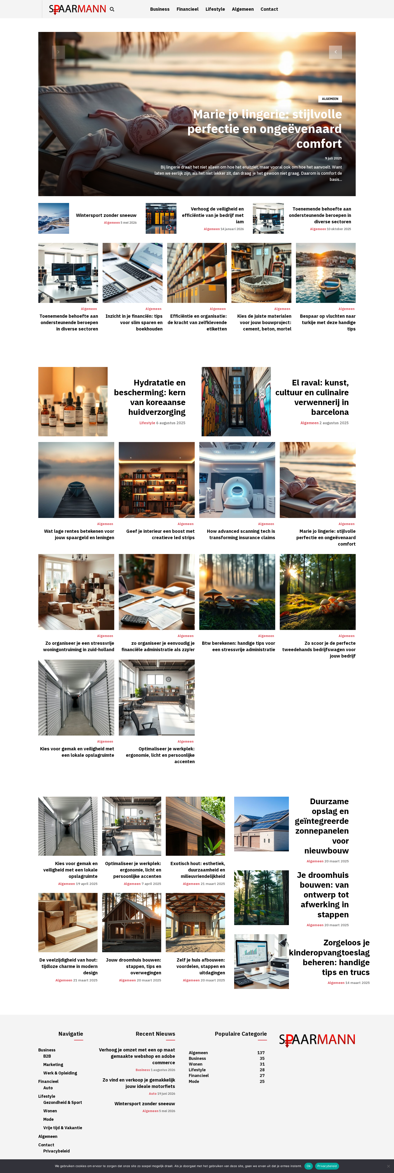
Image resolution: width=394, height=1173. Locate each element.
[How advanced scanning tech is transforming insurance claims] (237, 480)
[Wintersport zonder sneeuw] (53, 218)
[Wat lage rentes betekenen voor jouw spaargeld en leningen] (76, 480)
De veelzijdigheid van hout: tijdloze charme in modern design (68, 966)
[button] (112, 9)
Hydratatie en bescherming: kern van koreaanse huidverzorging (150, 398)
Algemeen (330, 98)
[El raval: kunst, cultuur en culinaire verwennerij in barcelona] (236, 401)
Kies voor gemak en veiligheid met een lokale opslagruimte (77, 752)
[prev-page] (58, 52)
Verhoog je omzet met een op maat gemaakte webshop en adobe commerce (137, 1056)
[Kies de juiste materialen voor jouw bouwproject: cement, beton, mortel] (261, 273)
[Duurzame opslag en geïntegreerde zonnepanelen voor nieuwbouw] (261, 824)
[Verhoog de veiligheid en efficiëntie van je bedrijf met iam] (161, 218)
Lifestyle (147, 423)
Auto (153, 1094)
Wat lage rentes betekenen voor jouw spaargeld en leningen (79, 534)
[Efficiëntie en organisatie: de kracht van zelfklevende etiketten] (197, 273)
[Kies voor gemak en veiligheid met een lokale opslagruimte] (76, 698)
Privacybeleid (327, 1166)
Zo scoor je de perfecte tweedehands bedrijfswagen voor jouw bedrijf (319, 649)
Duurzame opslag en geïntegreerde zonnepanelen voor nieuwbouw (322, 826)
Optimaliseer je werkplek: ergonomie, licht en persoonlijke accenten (160, 755)
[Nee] (388, 1166)
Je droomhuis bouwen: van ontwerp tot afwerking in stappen (323, 895)
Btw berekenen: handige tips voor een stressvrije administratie (238, 646)
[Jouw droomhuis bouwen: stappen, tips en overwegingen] (131, 922)
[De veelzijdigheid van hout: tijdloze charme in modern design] (68, 922)
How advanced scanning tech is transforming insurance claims (241, 534)
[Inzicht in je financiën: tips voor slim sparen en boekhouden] (132, 273)
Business (143, 1070)
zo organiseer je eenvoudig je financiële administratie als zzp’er (158, 646)
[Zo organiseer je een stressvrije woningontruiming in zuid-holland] (76, 592)
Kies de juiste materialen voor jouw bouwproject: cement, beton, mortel (264, 322)
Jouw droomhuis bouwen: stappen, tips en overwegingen (133, 966)
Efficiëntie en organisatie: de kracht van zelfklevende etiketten (197, 322)
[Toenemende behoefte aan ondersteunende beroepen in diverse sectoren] (268, 218)
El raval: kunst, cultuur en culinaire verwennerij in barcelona (312, 398)
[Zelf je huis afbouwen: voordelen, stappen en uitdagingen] (195, 922)
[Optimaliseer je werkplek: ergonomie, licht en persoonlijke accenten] (157, 698)
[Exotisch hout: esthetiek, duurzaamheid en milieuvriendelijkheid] (195, 826)
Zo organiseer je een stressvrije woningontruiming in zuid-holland (78, 646)
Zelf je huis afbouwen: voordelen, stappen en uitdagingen (200, 966)
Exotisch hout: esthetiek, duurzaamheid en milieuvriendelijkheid (197, 870)
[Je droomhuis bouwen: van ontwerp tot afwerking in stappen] (261, 897)
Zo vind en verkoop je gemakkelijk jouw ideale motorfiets (139, 1083)
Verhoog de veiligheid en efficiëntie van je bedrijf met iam (213, 215)
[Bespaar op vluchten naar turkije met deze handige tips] (326, 273)
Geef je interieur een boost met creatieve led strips (160, 534)
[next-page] (335, 52)
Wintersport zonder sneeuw (106, 215)
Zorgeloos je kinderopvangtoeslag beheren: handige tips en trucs (329, 957)
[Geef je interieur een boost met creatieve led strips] (157, 480)
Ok (309, 1166)
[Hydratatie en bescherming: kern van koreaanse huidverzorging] (73, 401)
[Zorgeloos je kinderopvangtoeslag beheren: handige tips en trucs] (261, 961)
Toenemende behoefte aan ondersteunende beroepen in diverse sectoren (320, 215)
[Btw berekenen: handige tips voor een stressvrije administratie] (237, 592)
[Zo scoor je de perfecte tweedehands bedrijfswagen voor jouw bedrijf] (318, 592)
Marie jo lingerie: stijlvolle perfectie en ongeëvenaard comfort (264, 129)
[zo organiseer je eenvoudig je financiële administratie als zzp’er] (157, 592)
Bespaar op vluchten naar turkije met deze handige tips (328, 322)
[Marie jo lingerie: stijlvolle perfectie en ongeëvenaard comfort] (318, 480)
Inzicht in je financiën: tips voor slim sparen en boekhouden (134, 322)
